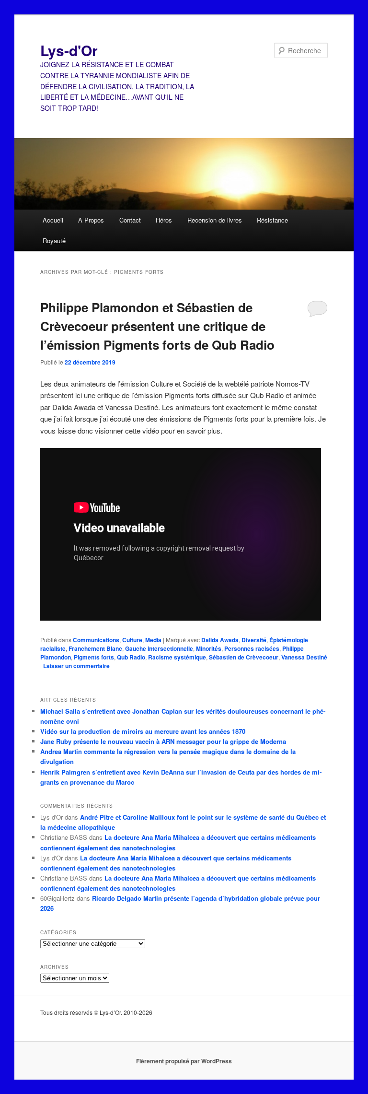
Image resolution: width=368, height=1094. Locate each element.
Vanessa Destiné (304, 657)
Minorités (208, 648)
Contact (130, 219)
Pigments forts (94, 657)
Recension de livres (214, 219)
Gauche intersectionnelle (159, 648)
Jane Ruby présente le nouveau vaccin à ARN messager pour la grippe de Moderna (163, 741)
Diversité (254, 639)
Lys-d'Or (69, 50)
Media (153, 639)
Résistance (272, 219)
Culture (132, 639)
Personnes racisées (251, 648)
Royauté (54, 240)
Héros (164, 219)
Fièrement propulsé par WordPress (184, 1061)
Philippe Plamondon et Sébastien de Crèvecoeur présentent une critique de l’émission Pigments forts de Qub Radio (157, 325)
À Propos (91, 219)
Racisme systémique (177, 657)
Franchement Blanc (95, 648)
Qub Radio (131, 657)
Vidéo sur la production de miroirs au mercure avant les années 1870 (142, 731)
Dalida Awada (220, 639)
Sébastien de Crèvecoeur (243, 657)
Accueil (53, 219)
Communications (96, 639)
